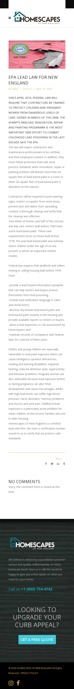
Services (27, 88)
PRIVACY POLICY (29, 673)
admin (15, 88)
